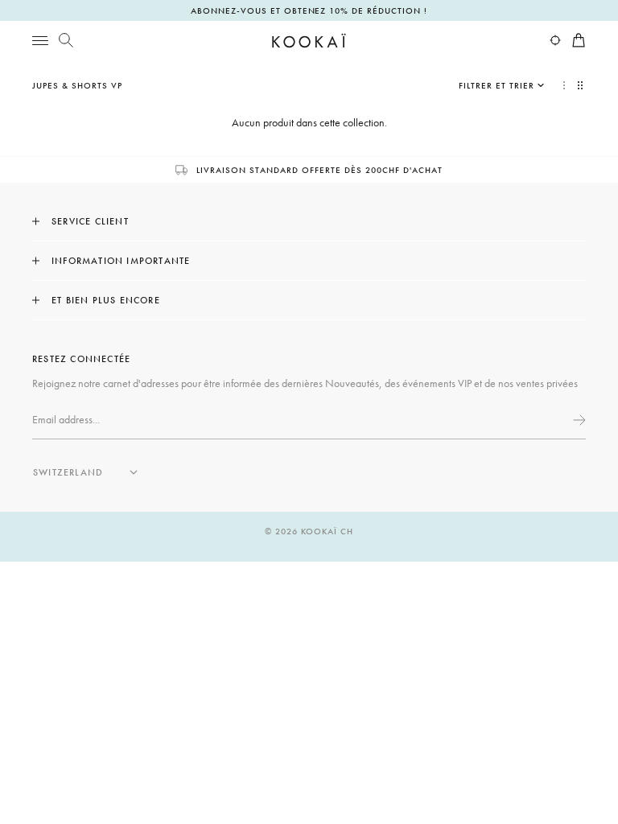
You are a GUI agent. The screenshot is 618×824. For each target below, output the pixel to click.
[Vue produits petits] (582, 85)
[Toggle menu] (40, 40)
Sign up (578, 420)
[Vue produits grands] (564, 85)
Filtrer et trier (496, 85)
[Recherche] (66, 40)
